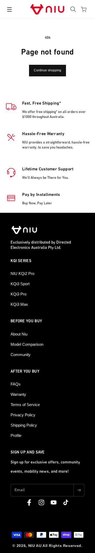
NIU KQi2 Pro (22, 273)
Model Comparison (27, 344)
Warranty (18, 394)
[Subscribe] (79, 490)
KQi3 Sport (20, 284)
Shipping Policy (24, 425)
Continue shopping (47, 70)
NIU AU (35, 546)
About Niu (19, 334)
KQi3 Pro (18, 294)
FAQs (16, 384)
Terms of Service (25, 404)
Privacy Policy (23, 415)
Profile (16, 435)
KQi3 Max (19, 304)
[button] (9, 9)
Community (21, 354)
